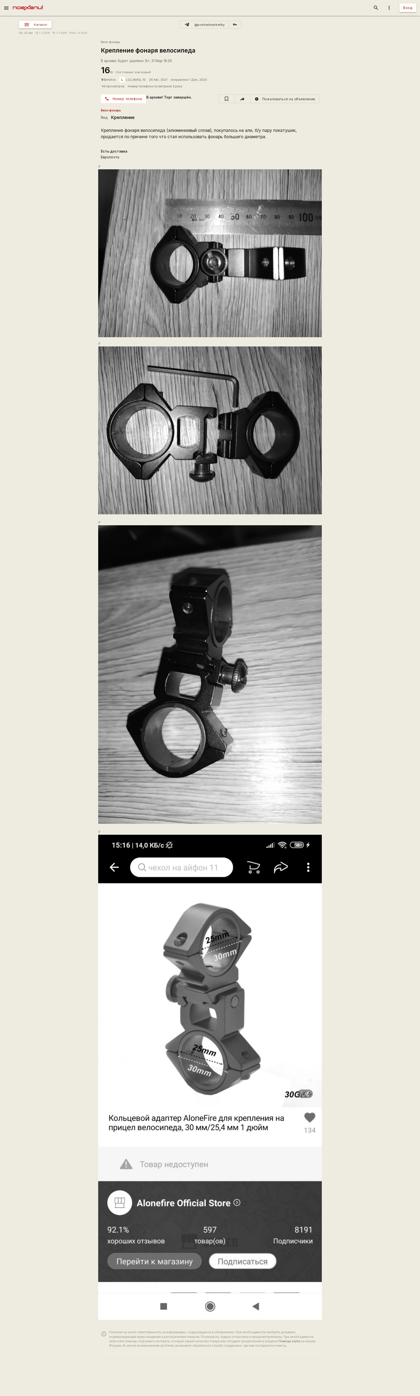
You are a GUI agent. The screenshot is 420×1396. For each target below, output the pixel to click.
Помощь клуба (289, 1341)
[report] (285, 98)
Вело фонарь (110, 42)
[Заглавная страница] (28, 3)
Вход (407, 8)
